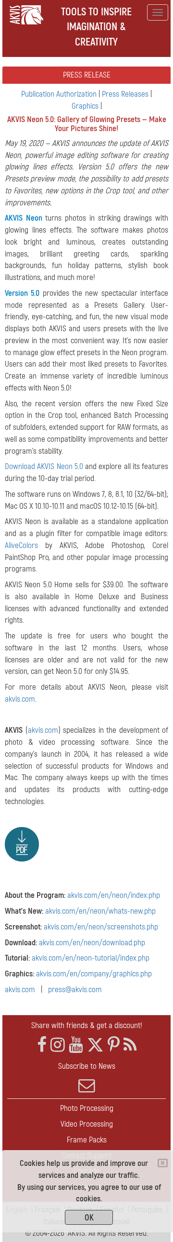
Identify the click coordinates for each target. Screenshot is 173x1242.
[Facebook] (42, 1045)
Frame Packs (87, 1140)
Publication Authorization (59, 94)
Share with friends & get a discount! (86, 1025)
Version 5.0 (22, 293)
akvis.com (20, 699)
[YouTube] (76, 1045)
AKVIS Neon (23, 218)
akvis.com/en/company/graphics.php (94, 974)
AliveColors (21, 545)
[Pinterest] (114, 1045)
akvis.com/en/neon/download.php (92, 943)
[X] (95, 1045)
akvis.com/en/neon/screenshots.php (101, 927)
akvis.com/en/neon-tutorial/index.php (90, 958)
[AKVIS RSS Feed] (130, 1045)
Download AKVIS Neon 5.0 (44, 466)
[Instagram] (57, 1045)
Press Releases (125, 94)
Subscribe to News (86, 1066)
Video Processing (87, 1124)
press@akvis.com (75, 990)
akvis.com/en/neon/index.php (113, 895)
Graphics (85, 106)
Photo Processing (86, 1108)
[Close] (163, 1163)
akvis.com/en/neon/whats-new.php (100, 911)
